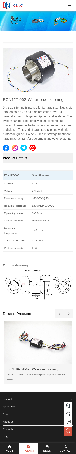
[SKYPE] (68, 406)
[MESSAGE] (68, 423)
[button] (59, 313)
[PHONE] (68, 415)
